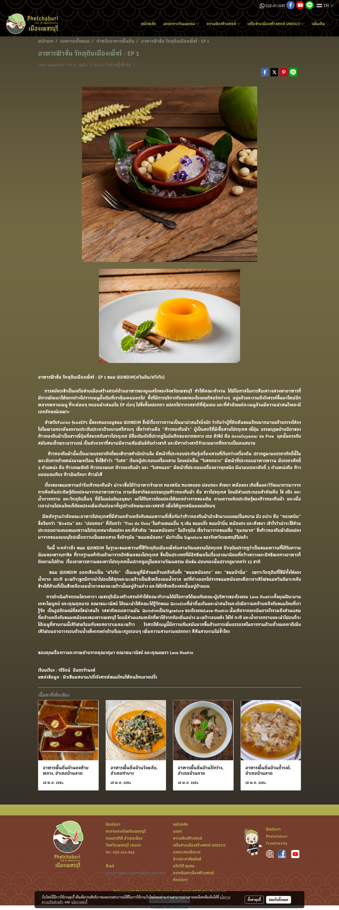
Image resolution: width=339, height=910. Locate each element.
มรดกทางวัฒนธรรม (179, 24)
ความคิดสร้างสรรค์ (222, 24)
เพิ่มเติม (319, 24)
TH (326, 5)
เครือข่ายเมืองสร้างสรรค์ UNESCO (274, 24)
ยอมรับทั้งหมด (278, 900)
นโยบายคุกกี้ (79, 902)
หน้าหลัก (148, 24)
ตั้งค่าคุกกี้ (254, 900)
